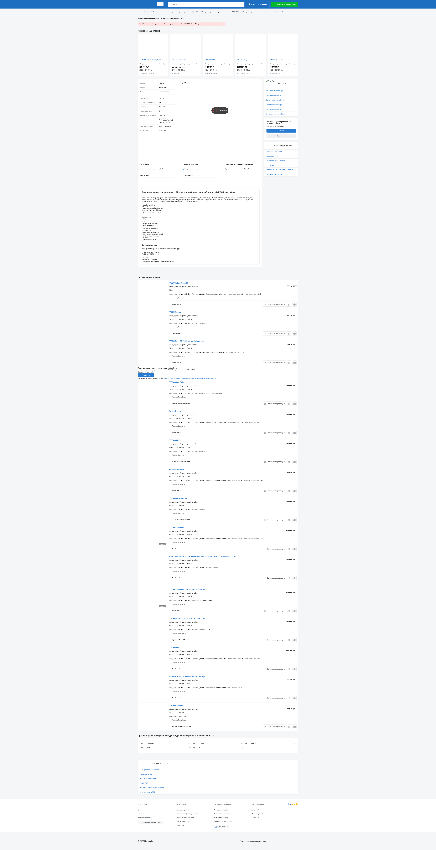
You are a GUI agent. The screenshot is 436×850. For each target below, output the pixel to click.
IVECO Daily (242, 60)
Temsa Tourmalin (176, 469)
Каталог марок (181, 825)
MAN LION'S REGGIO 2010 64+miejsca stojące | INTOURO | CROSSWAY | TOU (202, 556)
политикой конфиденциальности (177, 378)
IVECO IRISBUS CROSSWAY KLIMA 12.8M (187, 618)
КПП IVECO (270, 165)
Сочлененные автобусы (275, 100)
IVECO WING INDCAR (178, 498)
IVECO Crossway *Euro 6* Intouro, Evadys (187, 589)
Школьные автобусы (273, 109)
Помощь (141, 814)
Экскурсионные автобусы (275, 114)
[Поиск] (170, 4)
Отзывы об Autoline (183, 821)
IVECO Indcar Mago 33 (178, 283)
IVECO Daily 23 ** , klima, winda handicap (186, 341)
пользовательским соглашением (203, 378)
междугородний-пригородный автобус (167, 93)
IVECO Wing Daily (176, 382)
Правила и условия (183, 810)
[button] (289, 304)
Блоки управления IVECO (275, 152)
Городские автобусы (273, 95)
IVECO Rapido (175, 312)
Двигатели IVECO (272, 156)
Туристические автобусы (275, 91)
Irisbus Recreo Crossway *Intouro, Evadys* (187, 676)
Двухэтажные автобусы (274, 105)
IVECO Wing (174, 647)
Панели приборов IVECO (275, 161)
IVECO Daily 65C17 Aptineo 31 (151, 60)
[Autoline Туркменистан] (146, 4)
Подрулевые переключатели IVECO (279, 170)
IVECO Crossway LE (278, 60)
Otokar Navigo (175, 411)
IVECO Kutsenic (176, 706)
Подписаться (146, 375)
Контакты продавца (145, 818)
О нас (140, 810)
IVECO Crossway (179, 60)
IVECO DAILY (210, 60)
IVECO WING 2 (175, 440)
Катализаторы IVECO (274, 174)
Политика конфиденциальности (187, 814)
